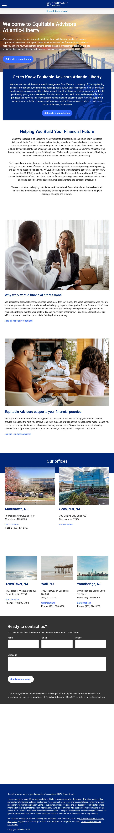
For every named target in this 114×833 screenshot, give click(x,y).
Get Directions (12, 524)
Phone (78, 637)
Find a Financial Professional (19, 320)
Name (10, 637)
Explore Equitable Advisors (18, 434)
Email (44, 637)
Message (12, 655)
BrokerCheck (68, 794)
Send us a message (20, 679)
